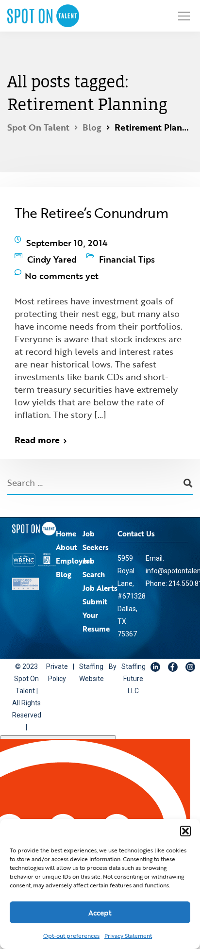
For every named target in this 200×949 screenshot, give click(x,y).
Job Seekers (96, 526)
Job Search (94, 553)
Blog (63, 559)
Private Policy (56, 658)
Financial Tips (127, 252)
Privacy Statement (128, 935)
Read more (37, 425)
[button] (185, 831)
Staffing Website (88, 658)
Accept (100, 912)
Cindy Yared (52, 252)
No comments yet (62, 263)
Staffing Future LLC (127, 665)
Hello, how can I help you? (58, 729)
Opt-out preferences (71, 935)
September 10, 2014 (66, 240)
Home (66, 519)
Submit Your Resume (96, 600)
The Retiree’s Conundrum (91, 212)
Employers (74, 546)
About (66, 532)
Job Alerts (100, 573)
